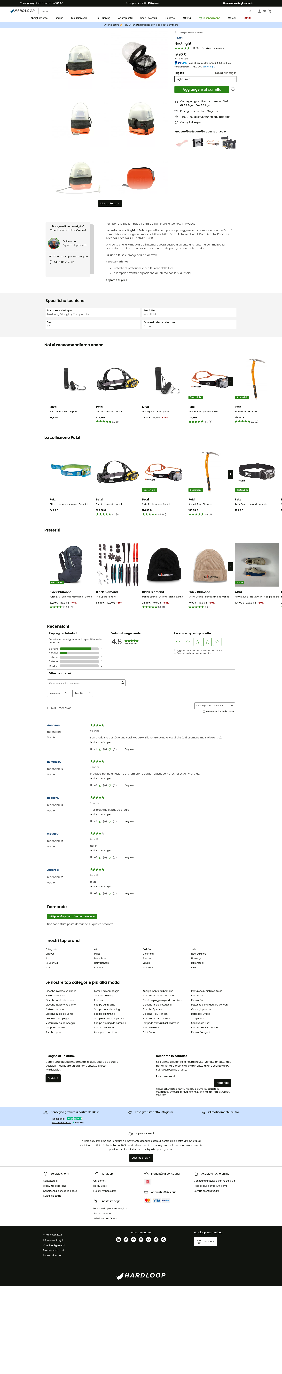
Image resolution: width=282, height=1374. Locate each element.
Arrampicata (125, 18)
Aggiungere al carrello (202, 89)
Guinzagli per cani (201, 1009)
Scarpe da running (104, 1014)
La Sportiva (52, 963)
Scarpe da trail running (107, 1009)
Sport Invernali (148, 18)
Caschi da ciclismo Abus (205, 1028)
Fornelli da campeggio (106, 991)
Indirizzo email (165, 1076)
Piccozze (99, 1000)
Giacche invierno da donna (61, 991)
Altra (96, 949)
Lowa (48, 967)
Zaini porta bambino (105, 1032)
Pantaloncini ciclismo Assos (206, 991)
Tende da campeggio (58, 1018)
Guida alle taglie (225, 73)
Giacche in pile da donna (60, 1000)
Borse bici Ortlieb (200, 1014)
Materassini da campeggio (61, 1023)
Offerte (247, 18)
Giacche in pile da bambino (158, 996)
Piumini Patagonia (201, 1032)
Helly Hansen (101, 963)
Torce (200, 32)
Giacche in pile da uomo (59, 1014)
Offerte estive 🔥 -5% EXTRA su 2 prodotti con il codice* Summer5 (141, 25)
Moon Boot (100, 958)
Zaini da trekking (103, 996)
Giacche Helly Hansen (155, 1014)
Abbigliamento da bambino (158, 991)
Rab (48, 958)
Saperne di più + (117, 280)
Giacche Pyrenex (152, 1009)
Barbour (98, 967)
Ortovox (50, 954)
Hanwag (196, 958)
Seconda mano (211, 18)
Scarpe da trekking (104, 1005)
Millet (97, 954)
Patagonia (51, 949)
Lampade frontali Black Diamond (161, 1023)
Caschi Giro (197, 996)
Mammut (148, 967)
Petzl (178, 38)
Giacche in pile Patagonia (157, 1005)
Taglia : (179, 73)
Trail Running (102, 18)
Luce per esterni (187, 32)
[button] (80, 60)
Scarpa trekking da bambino (110, 1023)
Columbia (148, 954)
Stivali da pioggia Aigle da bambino (162, 1000)
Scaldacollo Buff (200, 1023)
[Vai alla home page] (177, 32)
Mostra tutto (108, 203)
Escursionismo (79, 18)
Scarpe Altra (198, 1018)
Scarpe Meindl (151, 1028)
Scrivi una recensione (213, 48)
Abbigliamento (39, 18)
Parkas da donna (55, 996)
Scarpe (59, 18)
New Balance (198, 954)
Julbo (194, 949)
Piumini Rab (197, 1000)
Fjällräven (148, 949)
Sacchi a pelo (53, 1032)
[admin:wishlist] (233, 89)
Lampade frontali (55, 1028)
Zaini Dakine (149, 1032)
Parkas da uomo (55, 1009)
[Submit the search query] (250, 11)
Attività (187, 18)
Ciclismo (170, 18)
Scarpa (147, 958)
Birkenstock (197, 963)
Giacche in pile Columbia (157, 1018)
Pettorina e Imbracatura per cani (209, 1005)
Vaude (146, 963)
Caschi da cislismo (104, 1028)
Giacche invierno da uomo (61, 1005)
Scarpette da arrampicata (109, 1018)
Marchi (232, 18)
